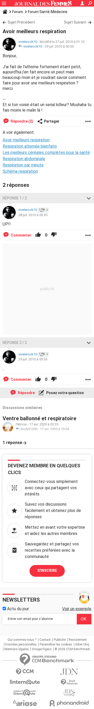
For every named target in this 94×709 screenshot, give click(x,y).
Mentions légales (16, 649)
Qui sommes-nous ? (22, 640)
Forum (17, 12)
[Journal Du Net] (69, 671)
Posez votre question (64, 393)
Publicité (60, 640)
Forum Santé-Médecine (47, 12)
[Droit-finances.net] (69, 682)
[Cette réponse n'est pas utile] (53, 235)
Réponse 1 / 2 (15, 198)
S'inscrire (47, 570)
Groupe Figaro (41, 649)
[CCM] (25, 671)
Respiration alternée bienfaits (30, 146)
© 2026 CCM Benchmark (72, 649)
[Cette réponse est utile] (38, 235)
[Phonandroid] (69, 703)
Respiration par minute (23, 165)
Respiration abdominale (24, 158)
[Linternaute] (25, 682)
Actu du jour (17, 608)
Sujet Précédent (21, 22)
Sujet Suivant (75, 22)
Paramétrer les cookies (56, 644)
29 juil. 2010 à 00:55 (59, 46)
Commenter (20, 235)
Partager (52, 121)
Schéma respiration (20, 171)
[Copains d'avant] (25, 692)
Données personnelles (21, 644)
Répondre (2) (21, 121)
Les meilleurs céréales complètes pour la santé (46, 152)
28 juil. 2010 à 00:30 (32, 215)
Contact (45, 640)
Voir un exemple (76, 608)
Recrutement (78, 640)
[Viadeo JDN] (69, 692)
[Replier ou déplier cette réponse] (89, 198)
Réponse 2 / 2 (15, 343)
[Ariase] (25, 703)
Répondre (26, 393)
